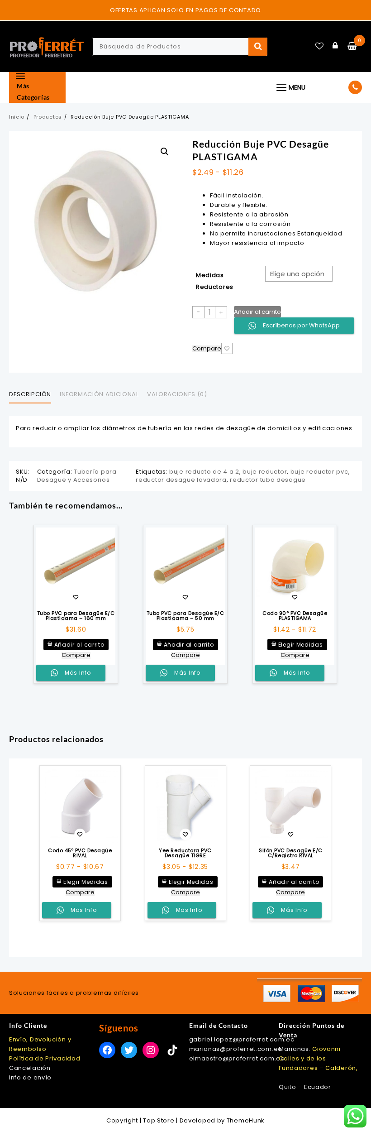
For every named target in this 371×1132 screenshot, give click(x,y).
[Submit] (257, 47)
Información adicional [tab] (99, 394)
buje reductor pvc (319, 471)
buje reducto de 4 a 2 (204, 471)
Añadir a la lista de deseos (227, 348)
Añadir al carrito (257, 311)
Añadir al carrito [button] (79, 644)
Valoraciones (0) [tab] (177, 394)
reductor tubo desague (268, 479)
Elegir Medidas (300, 644)
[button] (165, 152)
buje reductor (265, 471)
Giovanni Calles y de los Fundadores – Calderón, (318, 1058)
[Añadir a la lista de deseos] (76, 567)
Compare (206, 348)
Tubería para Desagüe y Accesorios (77, 475)
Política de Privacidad (44, 1058)
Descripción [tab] (30, 394)
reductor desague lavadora (181, 479)
